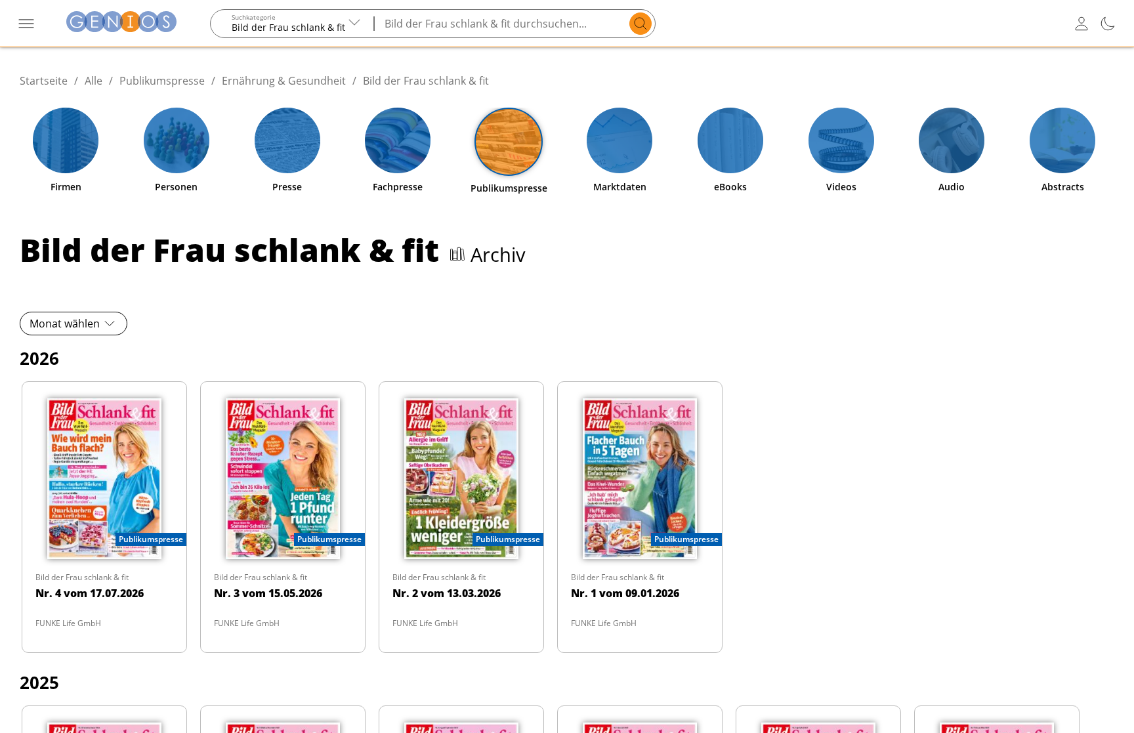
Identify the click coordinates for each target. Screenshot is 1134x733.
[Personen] (176, 140)
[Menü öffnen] (26, 23)
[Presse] (287, 140)
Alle (93, 80)
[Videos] (841, 140)
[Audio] (951, 140)
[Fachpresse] (397, 140)
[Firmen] (65, 140)
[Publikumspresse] (508, 142)
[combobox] (293, 23)
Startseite (44, 80)
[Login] (1081, 23)
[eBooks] (730, 140)
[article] (104, 517)
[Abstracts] (1062, 140)
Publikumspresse (162, 80)
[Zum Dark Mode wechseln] (1108, 23)
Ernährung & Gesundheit (284, 80)
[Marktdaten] (619, 140)
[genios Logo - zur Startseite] (121, 23)
